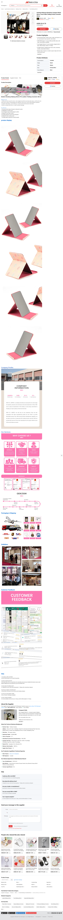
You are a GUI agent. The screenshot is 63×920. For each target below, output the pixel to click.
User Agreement (38, 916)
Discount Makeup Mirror (16, 907)
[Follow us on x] (54, 913)
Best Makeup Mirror (55, 904)
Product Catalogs (18, 879)
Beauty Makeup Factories (18, 904)
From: (7, 809)
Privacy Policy (50, 916)
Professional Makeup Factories (43, 904)
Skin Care (48, 884)
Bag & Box (49, 882)
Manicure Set (3, 882)
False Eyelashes (19, 884)
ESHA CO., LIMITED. (43, 18)
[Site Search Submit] (45, 5)
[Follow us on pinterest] (59, 913)
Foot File (2, 886)
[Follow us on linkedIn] (61, 913)
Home (2, 9)
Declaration (44, 916)
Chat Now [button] (57, 29)
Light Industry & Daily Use (10, 9)
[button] (2, 2)
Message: (6, 816)
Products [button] (12, 5)
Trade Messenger (21, 913)
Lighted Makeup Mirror (6, 898)
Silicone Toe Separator (14, 753)
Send (11, 826)
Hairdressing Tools (19, 886)
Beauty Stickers (34, 886)
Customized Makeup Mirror (29, 907)
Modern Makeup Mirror (41, 907)
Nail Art (33, 884)
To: (7, 812)
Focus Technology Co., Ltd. (22, 916)
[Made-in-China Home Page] (31, 2)
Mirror (17, 882)
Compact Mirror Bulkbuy (52, 907)
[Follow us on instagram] (55, 913)
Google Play (12, 913)
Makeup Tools (18, 9)
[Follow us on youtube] (57, 913)
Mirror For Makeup (5, 907)
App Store (4, 913)
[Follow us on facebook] (52, 913)
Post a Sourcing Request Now (15, 828)
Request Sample (57, 31)
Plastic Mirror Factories (6, 904)
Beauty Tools (3, 884)
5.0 (50, 79)
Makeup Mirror (25, 9)
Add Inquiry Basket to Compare (18, 41)
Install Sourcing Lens (32, 913)
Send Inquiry (43, 29)
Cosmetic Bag (34, 882)
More (2, 909)
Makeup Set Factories (30, 904)
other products (49, 886)
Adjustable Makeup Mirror (29, 898)
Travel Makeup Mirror (34, 9)
